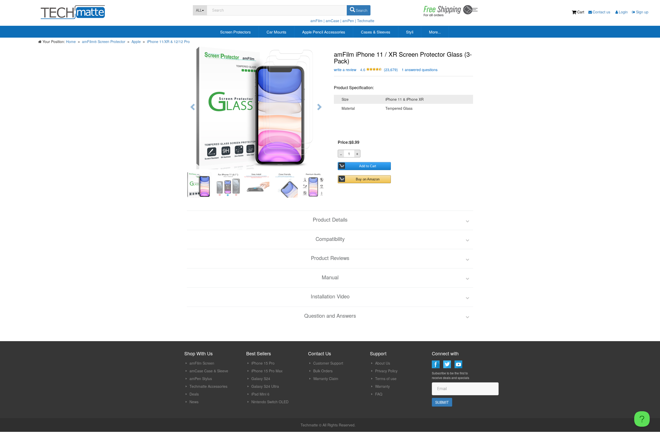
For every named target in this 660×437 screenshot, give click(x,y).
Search (361, 11)
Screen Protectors (235, 32)
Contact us (602, 11)
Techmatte (365, 20)
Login (623, 11)
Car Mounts (276, 32)
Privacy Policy (386, 370)
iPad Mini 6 (260, 394)
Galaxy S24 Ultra (265, 386)
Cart (580, 11)
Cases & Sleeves (375, 32)
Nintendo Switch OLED (269, 401)
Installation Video (330, 296)
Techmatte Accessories (208, 386)
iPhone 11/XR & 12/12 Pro (168, 41)
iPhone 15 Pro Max (267, 370)
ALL (199, 10)
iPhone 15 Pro (263, 363)
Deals (194, 394)
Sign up (642, 11)
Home (71, 41)
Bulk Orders (323, 370)
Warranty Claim (325, 378)
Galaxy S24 (260, 378)
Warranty (382, 386)
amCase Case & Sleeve (208, 370)
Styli (409, 32)
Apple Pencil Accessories (323, 32)
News (194, 401)
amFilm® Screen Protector (103, 41)
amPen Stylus (200, 378)
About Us (382, 363)
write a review (345, 69)
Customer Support (328, 363)
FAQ (378, 394)
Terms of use (386, 378)
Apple (136, 41)
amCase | (333, 20)
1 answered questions (420, 69)
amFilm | (317, 20)
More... (435, 32)
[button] (371, 69)
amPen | (349, 20)
